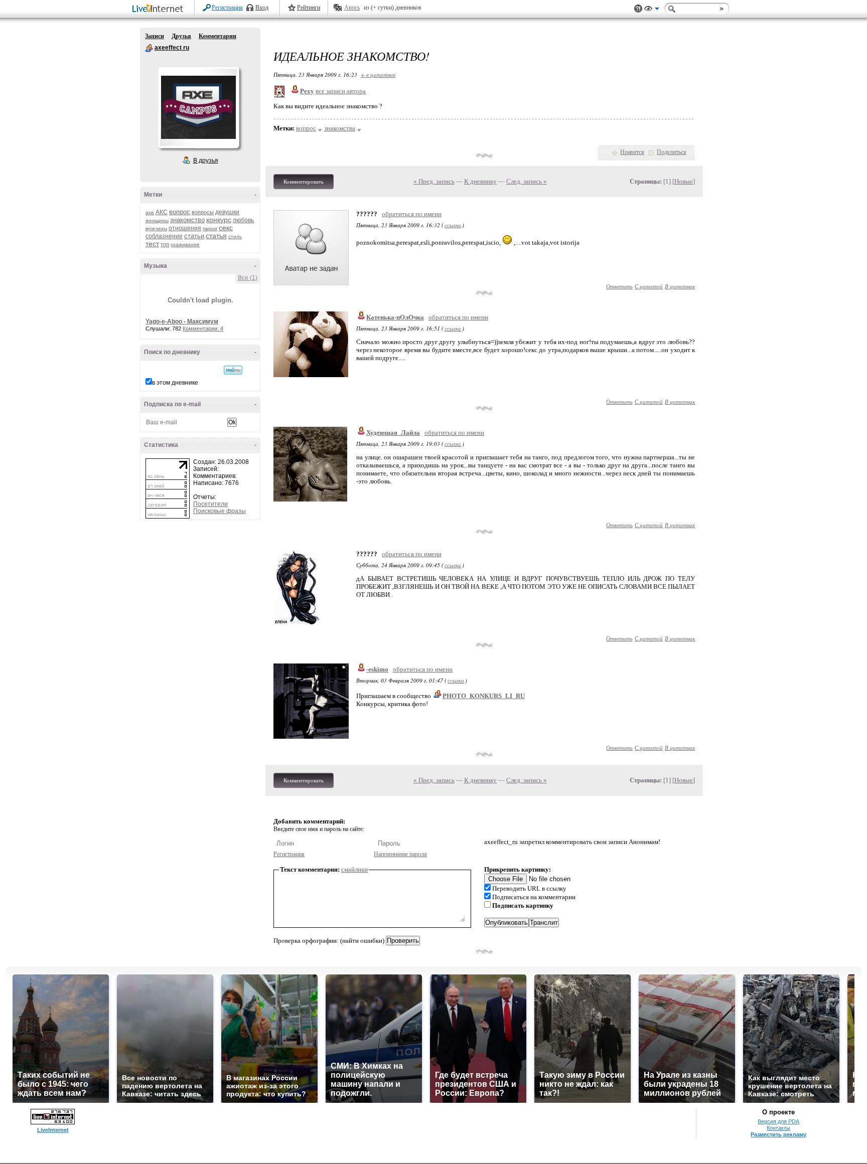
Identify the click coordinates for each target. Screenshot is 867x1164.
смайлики (354, 869)
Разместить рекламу (778, 1134)
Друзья (181, 36)
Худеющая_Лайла (393, 432)
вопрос (179, 212)
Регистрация (227, 7)
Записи (154, 36)
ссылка (453, 225)
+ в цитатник (378, 74)
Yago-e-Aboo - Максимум (182, 321)
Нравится (632, 151)
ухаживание (185, 244)
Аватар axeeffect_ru (198, 107)
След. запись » (526, 181)
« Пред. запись (434, 181)
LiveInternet (159, 9)
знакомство (187, 220)
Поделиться (671, 151)
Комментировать (303, 182)
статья (216, 236)
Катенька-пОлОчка (395, 317)
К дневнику (480, 181)
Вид (651, 10)
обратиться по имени (412, 214)
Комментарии (217, 36)
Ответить (619, 286)
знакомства (339, 128)
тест (152, 244)
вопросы (203, 212)
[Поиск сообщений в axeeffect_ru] (233, 370)
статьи (194, 236)
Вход (261, 7)
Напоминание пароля (400, 854)
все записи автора (341, 91)
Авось (352, 7)
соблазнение (164, 236)
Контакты (778, 1128)
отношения (185, 228)
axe (150, 212)
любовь (243, 220)
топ (165, 244)
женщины (157, 220)
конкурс (218, 220)
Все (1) (247, 277)
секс (226, 228)
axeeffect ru (149, 48)
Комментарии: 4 (203, 328)
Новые (683, 181)
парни (210, 228)
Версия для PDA (778, 1121)
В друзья (205, 160)
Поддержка (638, 9)
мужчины (156, 228)
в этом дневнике (175, 382)
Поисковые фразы (219, 511)
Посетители (210, 504)
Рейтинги (308, 7)
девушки (227, 212)
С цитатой (649, 286)
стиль (235, 236)
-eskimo (377, 669)
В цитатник (680, 286)
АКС (162, 212)
